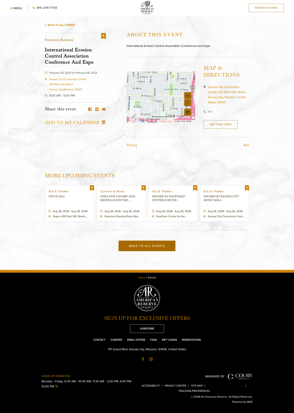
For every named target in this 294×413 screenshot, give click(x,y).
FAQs (153, 340)
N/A (210, 112)
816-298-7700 (42, 7)
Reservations (191, 340)
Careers (116, 340)
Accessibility (151, 386)
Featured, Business (59, 39)
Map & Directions (222, 72)
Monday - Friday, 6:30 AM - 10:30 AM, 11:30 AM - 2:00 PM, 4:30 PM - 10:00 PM (87, 384)
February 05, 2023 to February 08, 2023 (73, 73)
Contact (99, 340)
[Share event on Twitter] (97, 109)
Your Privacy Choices (228, 386)
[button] (16, 7)
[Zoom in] (187, 95)
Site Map (197, 386)
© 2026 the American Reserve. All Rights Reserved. (221, 397)
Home (141, 277)
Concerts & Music (112, 191)
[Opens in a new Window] (143, 359)
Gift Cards (169, 340)
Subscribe (142, 327)
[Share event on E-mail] (103, 109)
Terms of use (166, 121)
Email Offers (136, 340)
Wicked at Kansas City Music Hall (221, 199)
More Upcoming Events (80, 176)
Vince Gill (56, 197)
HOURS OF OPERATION (56, 376)
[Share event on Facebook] (90, 109)
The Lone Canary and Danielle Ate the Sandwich (117, 199)
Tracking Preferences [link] (194, 391)
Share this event (60, 110)
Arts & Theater (58, 191)
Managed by (214, 376)
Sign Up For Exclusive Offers (147, 319)
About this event (155, 34)
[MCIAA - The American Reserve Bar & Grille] (147, 8)
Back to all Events (61, 25)
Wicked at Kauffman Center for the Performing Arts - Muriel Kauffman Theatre (172, 199)
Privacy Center (175, 386)
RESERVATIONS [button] (266, 8)
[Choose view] (187, 112)
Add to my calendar (72, 123)
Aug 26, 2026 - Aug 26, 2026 (70, 211)
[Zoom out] (187, 102)
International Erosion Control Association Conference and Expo (69, 56)
